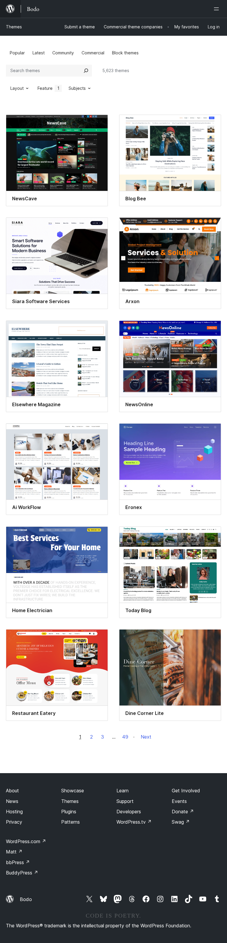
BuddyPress (22, 873)
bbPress (18, 862)
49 (125, 737)
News (12, 801)
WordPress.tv (134, 822)
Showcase (72, 791)
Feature (48, 88)
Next (146, 737)
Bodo (26, 899)
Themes (14, 26)
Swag (181, 822)
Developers (128, 811)
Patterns (70, 822)
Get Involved (186, 791)
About (12, 791)
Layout (17, 88)
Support (125, 801)
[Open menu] (217, 9)
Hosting (14, 811)
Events (179, 801)
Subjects (77, 88)
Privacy (14, 822)
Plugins (68, 811)
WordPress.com (26, 841)
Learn (122, 791)
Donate (183, 811)
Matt (14, 852)
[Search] (86, 71)
